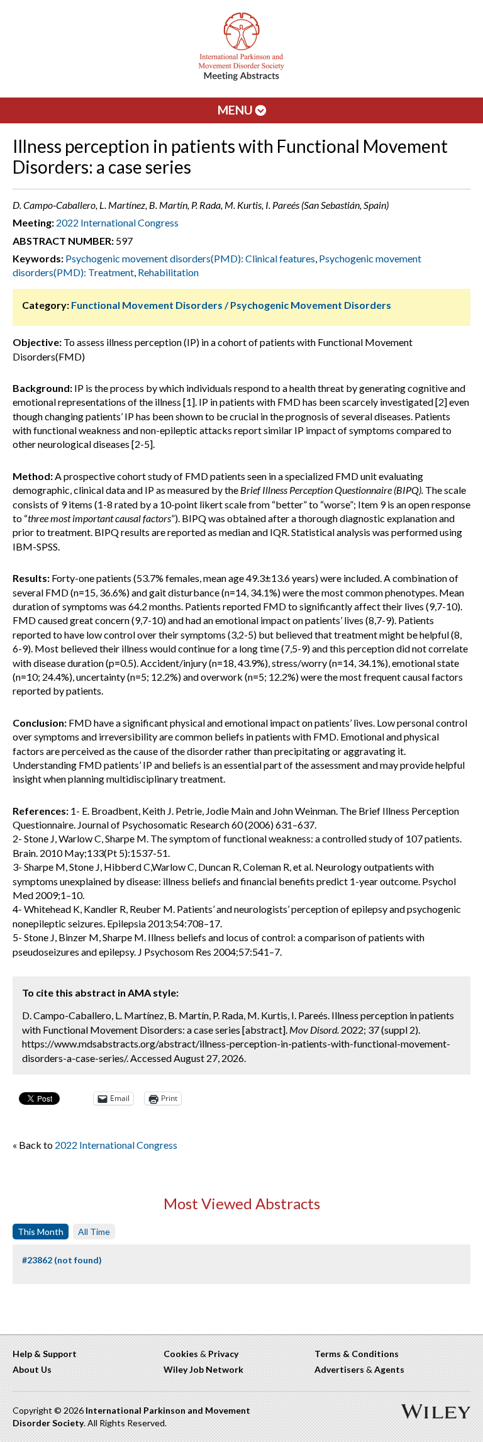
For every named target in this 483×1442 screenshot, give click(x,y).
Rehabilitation (168, 272)
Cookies (181, 1353)
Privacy (223, 1353)
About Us (32, 1369)
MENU (236, 110)
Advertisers (339, 1369)
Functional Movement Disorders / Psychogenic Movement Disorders (231, 305)
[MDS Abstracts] (241, 78)
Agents (389, 1369)
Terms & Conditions (356, 1353)
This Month (41, 1231)
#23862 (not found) (62, 1260)
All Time (94, 1231)
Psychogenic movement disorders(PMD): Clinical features (190, 258)
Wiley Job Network (203, 1369)
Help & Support (45, 1353)
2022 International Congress (117, 222)
